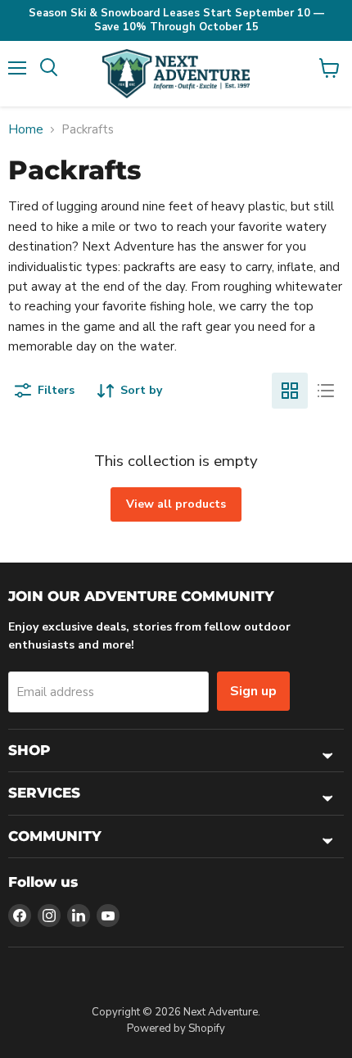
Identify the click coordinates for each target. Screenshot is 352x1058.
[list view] (326, 391)
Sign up (253, 691)
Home (25, 130)
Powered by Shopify (176, 1028)
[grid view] (290, 391)
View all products (176, 504)
